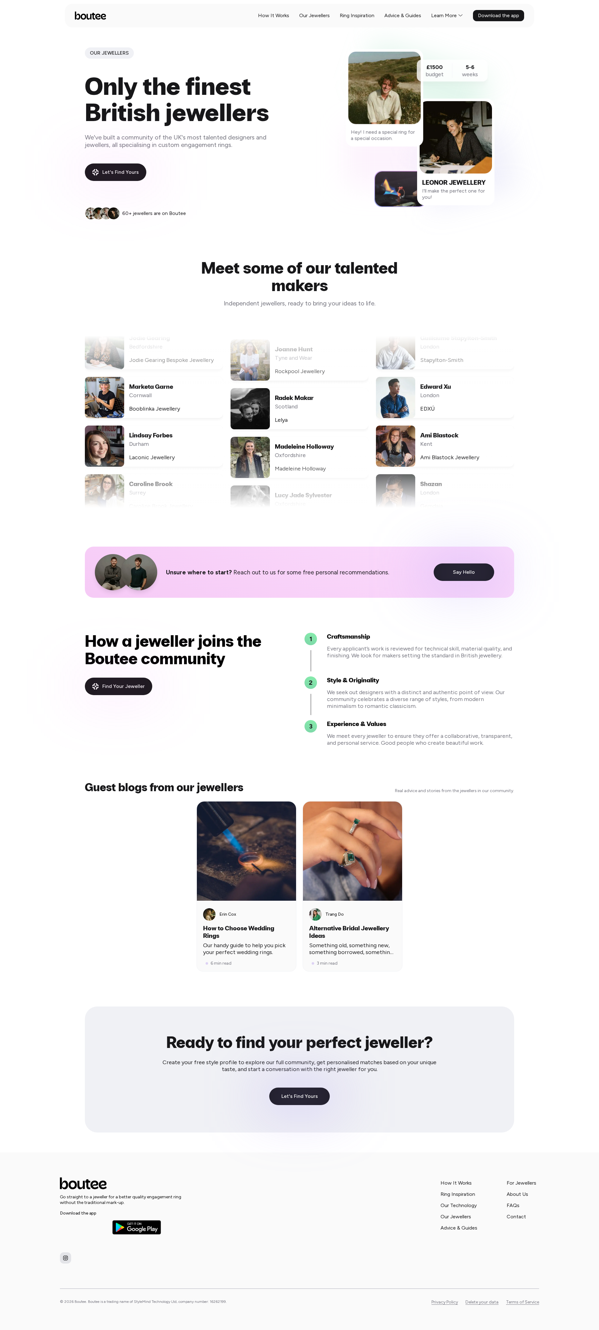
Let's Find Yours (120, 172)
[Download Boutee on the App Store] (84, 1227)
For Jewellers (521, 1183)
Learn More (444, 15)
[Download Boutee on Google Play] (136, 1227)
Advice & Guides (402, 15)
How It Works (273, 15)
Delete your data (482, 1302)
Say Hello (464, 572)
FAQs (513, 1205)
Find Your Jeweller (123, 686)
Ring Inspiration (357, 15)
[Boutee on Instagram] (65, 1258)
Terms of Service (522, 1302)
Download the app (498, 15)
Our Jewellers (314, 15)
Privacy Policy (444, 1302)
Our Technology (459, 1205)
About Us (517, 1194)
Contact (516, 1217)
